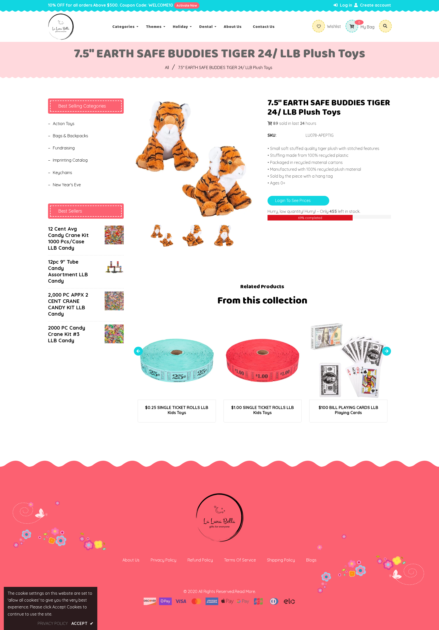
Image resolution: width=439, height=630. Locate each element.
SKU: (272, 135)
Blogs (311, 560)
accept (82, 623)
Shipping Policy (281, 560)
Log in (345, 5)
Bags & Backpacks (70, 135)
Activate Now (187, 5)
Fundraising (64, 147)
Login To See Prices (293, 200)
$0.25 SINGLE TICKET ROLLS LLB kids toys (176, 410)
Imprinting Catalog (70, 160)
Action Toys (63, 123)
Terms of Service (240, 560)
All (167, 67)
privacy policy (53, 623)
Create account (375, 5)
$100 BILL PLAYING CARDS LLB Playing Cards (348, 410)
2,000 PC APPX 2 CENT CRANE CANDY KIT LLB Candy (68, 304)
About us (130, 560)
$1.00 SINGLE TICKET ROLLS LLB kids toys (262, 410)
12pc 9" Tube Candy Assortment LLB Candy (68, 271)
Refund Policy (200, 560)
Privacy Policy (163, 560)
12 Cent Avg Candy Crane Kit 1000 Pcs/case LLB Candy (68, 238)
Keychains (62, 172)
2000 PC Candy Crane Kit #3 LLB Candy (66, 334)
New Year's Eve (67, 184)
